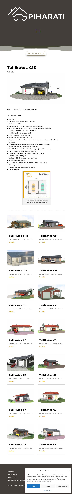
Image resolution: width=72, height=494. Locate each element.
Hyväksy (33, 486)
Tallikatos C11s (18, 235)
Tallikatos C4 (17, 409)
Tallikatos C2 (17, 444)
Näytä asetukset (62, 486)
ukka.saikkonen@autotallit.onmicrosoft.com (21, 480)
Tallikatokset (11, 72)
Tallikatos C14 (48, 235)
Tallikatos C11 (48, 270)
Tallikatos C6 (17, 375)
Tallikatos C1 (47, 444)
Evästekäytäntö (47, 490)
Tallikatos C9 (48, 305)
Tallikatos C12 (18, 270)
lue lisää (11, 242)
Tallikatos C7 (48, 340)
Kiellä (48, 486)
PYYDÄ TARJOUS (36, 53)
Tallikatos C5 (48, 375)
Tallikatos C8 (17, 340)
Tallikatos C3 (48, 409)
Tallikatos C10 (18, 305)
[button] (68, 471)
